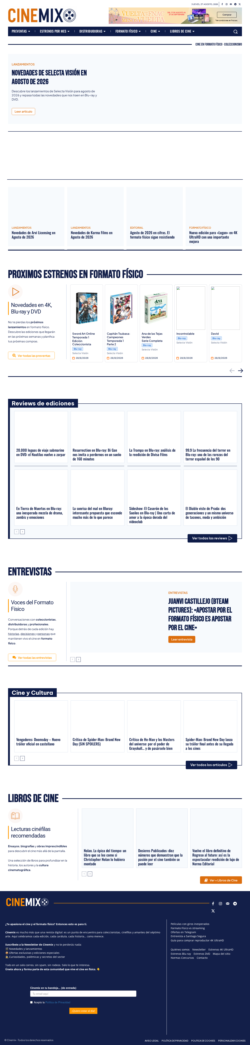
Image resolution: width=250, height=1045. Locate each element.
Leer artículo (23, 111)
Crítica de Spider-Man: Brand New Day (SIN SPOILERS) (96, 742)
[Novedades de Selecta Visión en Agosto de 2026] (172, 89)
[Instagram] (226, 4)
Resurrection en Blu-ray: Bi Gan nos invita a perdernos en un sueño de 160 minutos (97, 454)
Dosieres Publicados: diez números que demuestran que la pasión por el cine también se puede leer (160, 857)
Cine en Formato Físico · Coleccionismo (218, 44)
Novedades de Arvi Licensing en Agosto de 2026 (33, 235)
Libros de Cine (33, 798)
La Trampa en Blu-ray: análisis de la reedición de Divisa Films (152, 452)
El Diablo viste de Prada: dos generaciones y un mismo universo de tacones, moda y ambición (209, 513)
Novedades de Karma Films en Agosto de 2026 (91, 235)
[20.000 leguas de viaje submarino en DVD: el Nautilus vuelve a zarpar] (41, 429)
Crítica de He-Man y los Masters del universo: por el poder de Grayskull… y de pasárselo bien (151, 744)
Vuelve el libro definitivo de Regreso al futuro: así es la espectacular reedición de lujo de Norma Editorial (215, 857)
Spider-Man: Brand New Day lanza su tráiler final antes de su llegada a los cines (209, 744)
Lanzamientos (23, 64)
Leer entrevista (181, 639)
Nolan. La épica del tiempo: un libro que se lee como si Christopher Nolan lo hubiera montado (105, 857)
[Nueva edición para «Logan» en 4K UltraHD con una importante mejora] (214, 205)
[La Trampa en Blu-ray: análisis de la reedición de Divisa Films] (154, 429)
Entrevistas (30, 572)
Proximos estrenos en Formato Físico (75, 274)
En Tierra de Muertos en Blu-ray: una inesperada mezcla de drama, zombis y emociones (39, 513)
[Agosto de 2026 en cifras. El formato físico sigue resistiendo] (154, 205)
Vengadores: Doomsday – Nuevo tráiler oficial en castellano (38, 742)
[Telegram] (235, 4)
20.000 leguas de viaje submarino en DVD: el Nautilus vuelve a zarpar (40, 452)
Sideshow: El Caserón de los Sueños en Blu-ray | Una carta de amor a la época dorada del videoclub (152, 515)
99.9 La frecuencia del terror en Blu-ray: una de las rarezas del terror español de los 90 (208, 454)
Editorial (136, 227)
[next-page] (22, 531)
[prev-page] (16, 531)
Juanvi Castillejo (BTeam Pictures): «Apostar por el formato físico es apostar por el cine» (200, 614)
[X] (240, 4)
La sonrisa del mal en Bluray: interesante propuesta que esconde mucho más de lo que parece (97, 513)
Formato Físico (200, 227)
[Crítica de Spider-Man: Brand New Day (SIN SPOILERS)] (97, 718)
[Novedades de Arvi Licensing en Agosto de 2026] (36, 205)
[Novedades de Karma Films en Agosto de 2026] (95, 205)
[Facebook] (222, 4)
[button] (235, 31)
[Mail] (231, 4)
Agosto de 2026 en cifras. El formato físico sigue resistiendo (152, 235)
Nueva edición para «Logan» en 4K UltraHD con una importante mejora (213, 237)
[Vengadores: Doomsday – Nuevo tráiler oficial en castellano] (41, 718)
